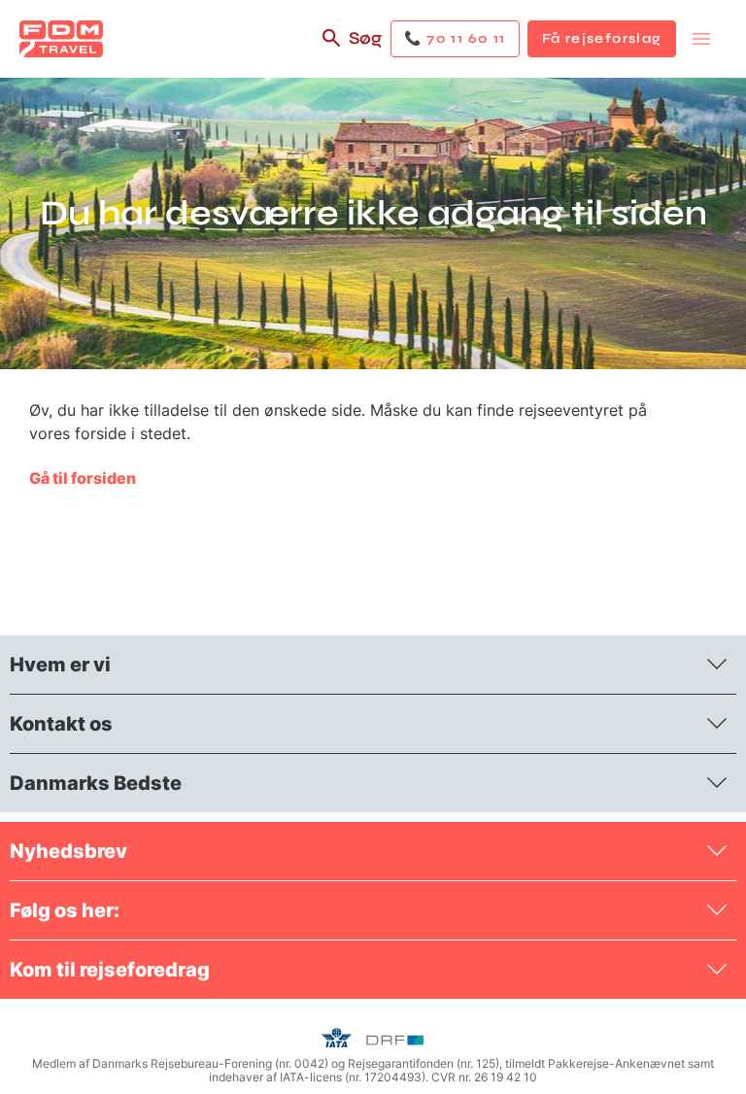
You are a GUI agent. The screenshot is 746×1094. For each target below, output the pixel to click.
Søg (365, 38)
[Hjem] (61, 38)
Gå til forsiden (82, 478)
